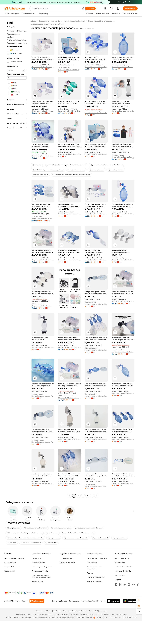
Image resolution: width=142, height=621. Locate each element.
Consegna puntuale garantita (42, 567)
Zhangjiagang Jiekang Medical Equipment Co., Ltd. (43, 156)
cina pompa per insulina (77, 170)
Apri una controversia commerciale (94, 568)
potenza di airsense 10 (41, 174)
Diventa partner (119, 575)
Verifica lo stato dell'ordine (123, 567)
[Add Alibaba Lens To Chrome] (37, 601)
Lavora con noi (9, 571)
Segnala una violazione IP (95, 577)
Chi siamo (8, 554)
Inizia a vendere (119, 562)
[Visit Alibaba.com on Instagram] (129, 584)
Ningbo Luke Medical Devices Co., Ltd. (43, 67)
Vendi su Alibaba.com (121, 558)
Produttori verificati (66, 558)
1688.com (48, 611)
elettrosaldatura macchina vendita (77, 538)
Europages (103, 611)
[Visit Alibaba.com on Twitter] (124, 584)
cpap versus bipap (120, 538)
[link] (139, 600)
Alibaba (33, 21)
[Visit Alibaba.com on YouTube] (133, 584)
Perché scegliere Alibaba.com (14, 558)
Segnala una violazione (94, 581)
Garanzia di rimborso (39, 562)
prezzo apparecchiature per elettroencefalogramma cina (73, 174)
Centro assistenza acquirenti (97, 558)
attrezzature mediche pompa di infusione (90, 528)
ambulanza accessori (79, 165)
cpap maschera (52, 543)
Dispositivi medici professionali (74, 21)
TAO (88, 611)
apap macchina (55, 538)
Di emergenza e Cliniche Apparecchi (100, 21)
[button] (83, 8)
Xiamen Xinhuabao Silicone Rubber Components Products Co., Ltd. (96, 67)
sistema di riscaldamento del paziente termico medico (26, 538)
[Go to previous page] (70, 496)
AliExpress (39, 611)
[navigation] (17, 259)
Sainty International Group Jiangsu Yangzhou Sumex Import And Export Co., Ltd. (69, 111)
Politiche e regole (38, 581)
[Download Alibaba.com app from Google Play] (130, 601)
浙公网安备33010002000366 (107, 618)
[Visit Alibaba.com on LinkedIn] (120, 584)
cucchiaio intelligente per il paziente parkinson (48, 170)
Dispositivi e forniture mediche (49, 21)
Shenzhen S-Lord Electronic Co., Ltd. (96, 113)
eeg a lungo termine (97, 170)
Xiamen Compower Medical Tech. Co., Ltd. (69, 70)
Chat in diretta (92, 562)
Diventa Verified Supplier (122, 571)
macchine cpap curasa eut (62, 528)
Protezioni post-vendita (40, 571)
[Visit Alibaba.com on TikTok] (138, 584)
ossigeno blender (14, 528)
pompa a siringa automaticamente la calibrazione (107, 165)
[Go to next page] (96, 496)
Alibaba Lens (15, 601)
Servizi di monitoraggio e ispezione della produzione (41, 576)
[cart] (111, 9)
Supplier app (62, 601)
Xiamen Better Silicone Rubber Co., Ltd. (123, 67)
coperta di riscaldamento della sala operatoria (79, 533)
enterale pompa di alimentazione (37, 528)
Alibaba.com (100, 601)
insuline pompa (53, 533)
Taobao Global (80, 611)
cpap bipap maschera (117, 170)
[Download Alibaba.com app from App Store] (113, 601)
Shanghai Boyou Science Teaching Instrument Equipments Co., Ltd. (123, 157)
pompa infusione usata (101, 538)
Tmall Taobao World (60, 611)
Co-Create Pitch (10, 562)
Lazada (71, 611)
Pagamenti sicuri (37, 558)
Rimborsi (90, 573)
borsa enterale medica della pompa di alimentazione (25, 533)
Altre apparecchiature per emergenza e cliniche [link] (47, 24)
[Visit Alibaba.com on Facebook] (115, 584)
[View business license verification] (91, 618)
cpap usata (12, 543)
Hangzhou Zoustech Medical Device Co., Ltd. (123, 111)
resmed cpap (38, 165)
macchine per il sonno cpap (57, 165)
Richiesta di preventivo (67, 562)
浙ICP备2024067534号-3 (127, 618)
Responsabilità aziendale (12, 567)
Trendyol (95, 611)
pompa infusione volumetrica (32, 543)
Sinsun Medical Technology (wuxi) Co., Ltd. (69, 154)
